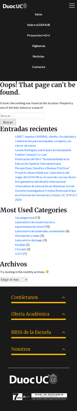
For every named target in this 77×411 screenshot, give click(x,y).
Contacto (38, 67)
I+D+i (19, 253)
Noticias (38, 56)
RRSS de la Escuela (31, 332)
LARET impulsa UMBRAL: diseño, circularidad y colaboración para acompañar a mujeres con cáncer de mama (45, 141)
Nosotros (20, 349)
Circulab (20, 249)
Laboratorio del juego (29, 240)
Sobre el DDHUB (38, 24)
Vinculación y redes (27, 235)
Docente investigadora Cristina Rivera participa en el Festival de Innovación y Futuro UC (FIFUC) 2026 (46, 195)
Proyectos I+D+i (38, 35)
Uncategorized (24, 217)
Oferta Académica (30, 314)
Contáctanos (24, 297)
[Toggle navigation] (72, 5)
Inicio (38, 14)
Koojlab (20, 244)
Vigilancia (38, 46)
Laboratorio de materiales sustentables (40, 231)
